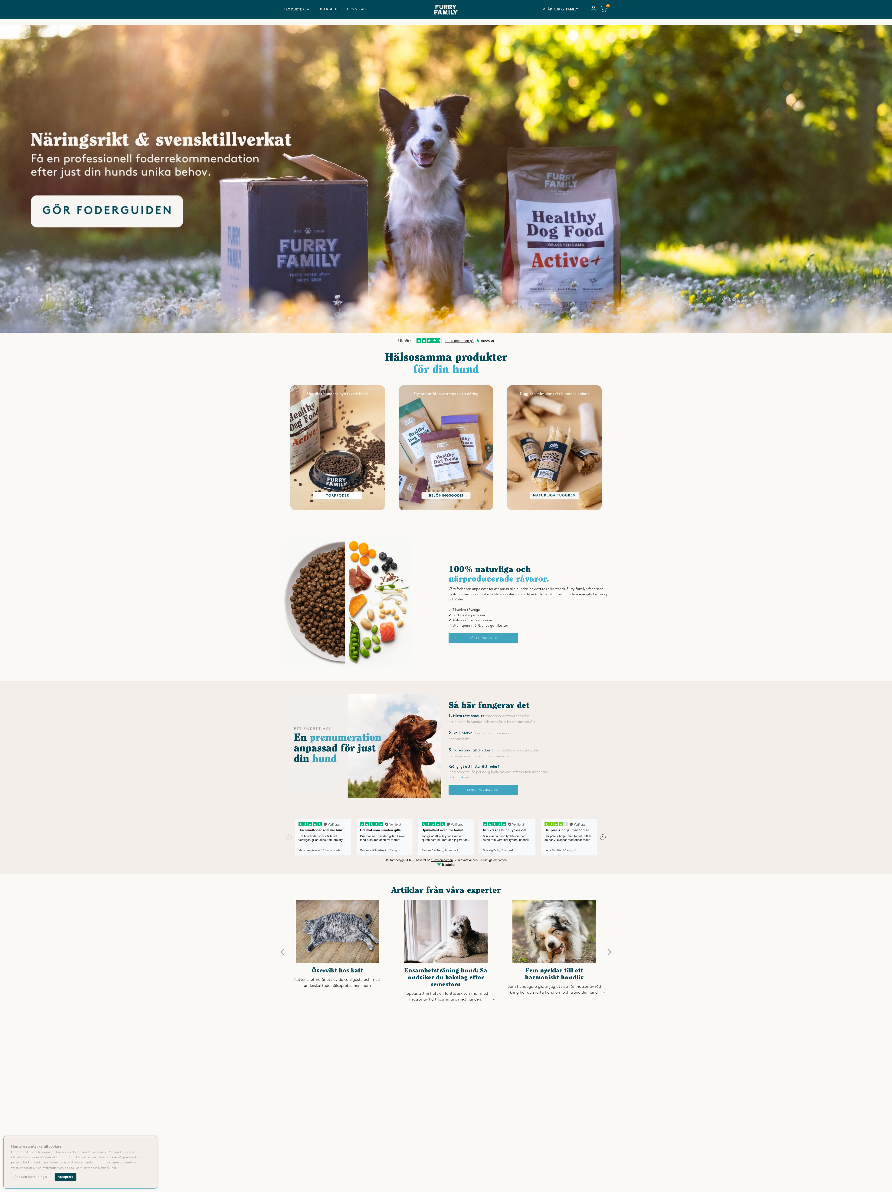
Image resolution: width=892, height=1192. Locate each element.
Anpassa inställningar (30, 1176)
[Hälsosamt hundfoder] (347, 666)
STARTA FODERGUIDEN (483, 790)
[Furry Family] (446, 179)
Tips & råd (356, 9)
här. (114, 1167)
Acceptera (65, 1176)
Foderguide (328, 9)
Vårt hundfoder (483, 638)
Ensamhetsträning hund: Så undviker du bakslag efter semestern (445, 978)
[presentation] (282, 952)
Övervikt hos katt (337, 971)
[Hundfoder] (337, 512)
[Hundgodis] (446, 512)
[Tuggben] (554, 512)
